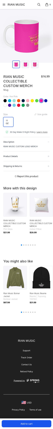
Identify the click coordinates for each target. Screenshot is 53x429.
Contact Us (26, 364)
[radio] (8, 122)
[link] (15, 205)
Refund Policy (26, 371)
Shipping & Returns (12, 166)
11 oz (7, 122)
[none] (40, 114)
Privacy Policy (18, 409)
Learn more (42, 132)
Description (8, 141)
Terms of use (35, 409)
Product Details (10, 156)
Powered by (19, 380)
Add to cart (27, 423)
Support (26, 350)
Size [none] (5, 114)
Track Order (26, 357)
